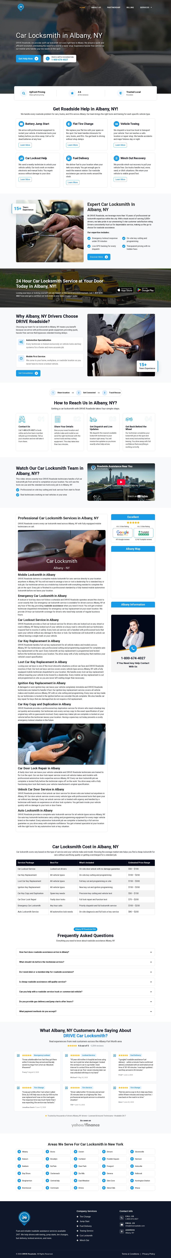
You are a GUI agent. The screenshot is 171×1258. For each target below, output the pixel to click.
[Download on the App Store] (125, 290)
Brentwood (26, 1188)
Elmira (81, 1188)
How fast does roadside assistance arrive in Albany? (44, 952)
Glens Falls (111, 1188)
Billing (130, 7)
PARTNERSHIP (113, 7)
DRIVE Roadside (29, 1254)
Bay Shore (26, 1173)
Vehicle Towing (130, 123)
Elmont (110, 1152)
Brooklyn (53, 1159)
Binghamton (27, 1181)
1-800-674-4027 (28, 430)
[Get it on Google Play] (145, 290)
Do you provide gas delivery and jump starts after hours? (46, 1001)
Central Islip (55, 1181)
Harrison (138, 1159)
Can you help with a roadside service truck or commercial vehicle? (50, 991)
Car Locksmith (86, 1236)
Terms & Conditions (130, 1254)
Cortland (82, 1159)
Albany (25, 1152)
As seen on (85, 1120)
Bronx (52, 1152)
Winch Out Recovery (133, 158)
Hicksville (138, 1166)
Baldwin (25, 1166)
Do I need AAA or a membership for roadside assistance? (46, 972)
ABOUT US (96, 7)
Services (145, 7)
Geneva (110, 1173)
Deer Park (82, 1166)
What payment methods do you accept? (37, 1011)
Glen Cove (111, 1181)
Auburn (25, 1159)
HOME (82, 7)
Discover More (96, 257)
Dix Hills (81, 1173)
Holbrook (138, 1173)
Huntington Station (142, 1181)
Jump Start (84, 1221)
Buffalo (53, 1166)
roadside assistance (53, 606)
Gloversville (139, 1152)
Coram (81, 1152)
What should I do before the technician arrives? (41, 962)
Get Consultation (26, 373)
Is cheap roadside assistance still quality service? (42, 982)
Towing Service (86, 1231)
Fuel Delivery (81, 158)
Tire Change (85, 1217)
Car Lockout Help (36, 158)
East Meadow (84, 1181)
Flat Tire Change (83, 123)
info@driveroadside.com (135, 1226)
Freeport (110, 1166)
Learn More (25, 145)
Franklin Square (113, 1159)
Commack (54, 1188)
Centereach (55, 1173)
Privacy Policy (148, 1254)
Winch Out (84, 1240)
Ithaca (137, 1188)
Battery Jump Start (37, 123)
